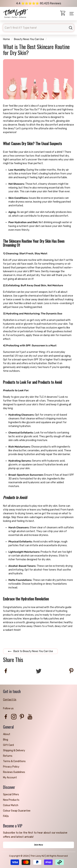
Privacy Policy (11, 766)
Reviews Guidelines (14, 772)
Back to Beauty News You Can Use (33, 651)
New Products (11, 799)
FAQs (6, 816)
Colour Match (10, 805)
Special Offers (11, 794)
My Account (10, 777)
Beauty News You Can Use (29, 39)
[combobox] (38, 28)
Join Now (38, 845)
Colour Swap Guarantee (16, 810)
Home (6, 39)
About (6, 734)
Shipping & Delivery (14, 750)
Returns (7, 755)
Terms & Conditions (14, 761)
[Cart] (63, 13)
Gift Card (8, 745)
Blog (5, 739)
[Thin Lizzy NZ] (15, 14)
